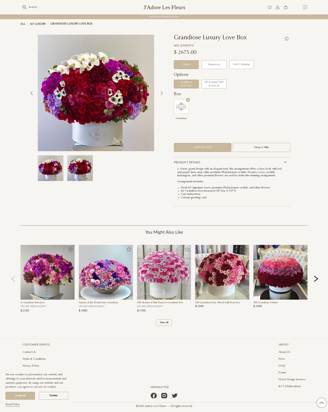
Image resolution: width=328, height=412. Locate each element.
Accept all (20, 396)
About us (284, 352)
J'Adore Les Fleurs (164, 7)
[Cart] (286, 7)
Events (282, 372)
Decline (54, 396)
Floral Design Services (291, 379)
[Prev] (13, 278)
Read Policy (13, 404)
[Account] (278, 7)
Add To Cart (203, 147)
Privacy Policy (31, 365)
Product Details (187, 162)
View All (164, 323)
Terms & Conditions (34, 359)
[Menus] (305, 7)
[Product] (47, 272)
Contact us (29, 352)
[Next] (316, 278)
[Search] (24, 7)
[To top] (321, 403)
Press (281, 359)
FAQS (281, 365)
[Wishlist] (270, 7)
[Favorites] (286, 38)
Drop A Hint (261, 147)
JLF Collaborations (289, 386)
